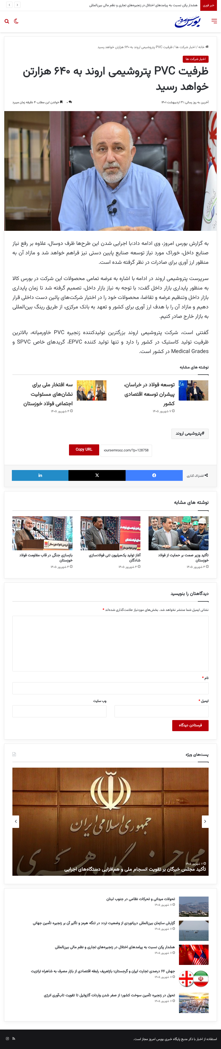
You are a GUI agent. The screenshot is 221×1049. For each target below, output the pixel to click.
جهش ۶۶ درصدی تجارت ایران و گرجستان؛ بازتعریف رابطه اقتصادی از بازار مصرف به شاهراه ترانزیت (132, 5)
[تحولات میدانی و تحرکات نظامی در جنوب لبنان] (194, 907)
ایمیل (204, 701)
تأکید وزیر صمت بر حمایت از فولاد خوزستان (183, 558)
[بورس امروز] (187, 21)
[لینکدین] (40, 475)
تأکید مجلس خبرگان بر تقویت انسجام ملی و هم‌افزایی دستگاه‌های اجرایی (135, 869)
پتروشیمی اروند (189, 433)
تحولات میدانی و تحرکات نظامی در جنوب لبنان (140, 899)
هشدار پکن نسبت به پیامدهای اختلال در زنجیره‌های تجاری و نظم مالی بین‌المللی (115, 947)
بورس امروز (156, 1039)
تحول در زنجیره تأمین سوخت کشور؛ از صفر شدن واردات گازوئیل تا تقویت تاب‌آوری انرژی (109, 995)
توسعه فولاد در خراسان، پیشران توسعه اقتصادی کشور (149, 394)
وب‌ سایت (99, 701)
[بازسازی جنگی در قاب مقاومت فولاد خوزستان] (42, 533)
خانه (201, 47)
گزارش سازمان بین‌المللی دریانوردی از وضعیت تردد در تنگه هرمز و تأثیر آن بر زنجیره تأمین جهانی (104, 923)
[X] (97, 475)
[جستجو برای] (6, 24)
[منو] (214, 24)
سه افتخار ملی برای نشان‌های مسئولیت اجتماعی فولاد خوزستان (48, 394)
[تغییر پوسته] (16, 24)
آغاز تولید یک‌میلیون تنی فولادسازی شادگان (114, 558)
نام (205, 678)
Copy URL (84, 450)
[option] (110, 822)
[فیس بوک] (154, 475)
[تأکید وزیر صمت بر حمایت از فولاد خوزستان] (179, 533)
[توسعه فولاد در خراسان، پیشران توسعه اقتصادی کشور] (193, 390)
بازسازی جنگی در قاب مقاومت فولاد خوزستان (45, 558)
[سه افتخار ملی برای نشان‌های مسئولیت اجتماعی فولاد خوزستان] (91, 390)
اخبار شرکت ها (185, 47)
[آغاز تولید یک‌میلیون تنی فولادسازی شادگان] (111, 533)
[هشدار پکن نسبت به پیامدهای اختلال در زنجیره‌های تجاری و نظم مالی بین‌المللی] (194, 955)
